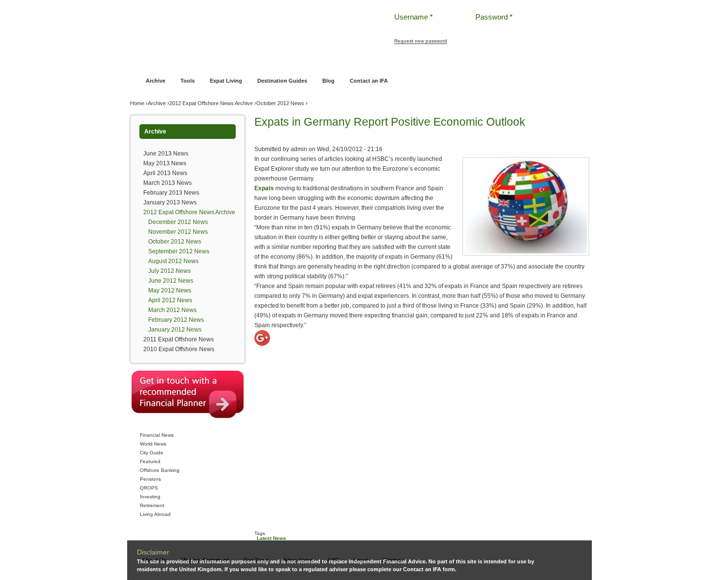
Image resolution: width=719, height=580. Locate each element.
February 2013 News (171, 192)
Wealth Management (385, 62)
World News (153, 443)
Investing (150, 496)
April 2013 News (165, 173)
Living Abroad (155, 514)
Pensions (150, 479)
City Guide (151, 452)
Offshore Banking (232, 62)
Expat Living (226, 81)
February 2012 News (176, 319)
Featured (150, 461)
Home (144, 62)
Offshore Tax (483, 62)
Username (413, 17)
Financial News (157, 435)
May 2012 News (169, 290)
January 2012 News (175, 329)
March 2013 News (167, 182)
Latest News (271, 538)
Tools (187, 81)
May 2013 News (164, 163)
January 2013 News (170, 202)
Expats (264, 188)
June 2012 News (170, 280)
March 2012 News (172, 310)
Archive (155, 81)
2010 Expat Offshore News (178, 349)
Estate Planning (439, 62)
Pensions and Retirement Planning (307, 62)
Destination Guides (282, 81)
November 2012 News (178, 231)
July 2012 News (169, 271)
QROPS (149, 488)
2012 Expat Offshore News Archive (211, 103)
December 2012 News (178, 222)
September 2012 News (178, 251)
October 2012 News (280, 103)
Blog (328, 81)
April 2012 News (170, 300)
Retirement (152, 505)
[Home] (246, 24)
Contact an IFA (369, 81)
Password (494, 17)
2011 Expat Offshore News (178, 339)
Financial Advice (180, 62)
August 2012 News (173, 261)
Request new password (420, 41)
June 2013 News (165, 153)
